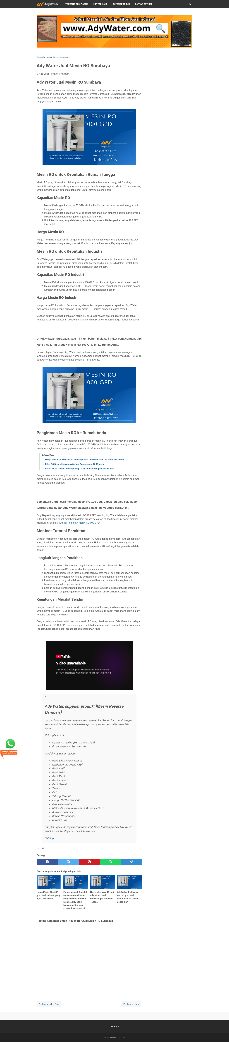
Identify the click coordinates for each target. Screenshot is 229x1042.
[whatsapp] (110, 862)
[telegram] (131, 862)
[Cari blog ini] (190, 4)
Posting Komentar (60, 74)
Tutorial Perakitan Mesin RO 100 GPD (79, 522)
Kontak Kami (100, 4)
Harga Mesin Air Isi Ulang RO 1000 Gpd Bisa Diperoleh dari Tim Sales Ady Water (84, 459)
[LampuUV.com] (48, 4)
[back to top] (223, 1035)
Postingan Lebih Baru (48, 1004)
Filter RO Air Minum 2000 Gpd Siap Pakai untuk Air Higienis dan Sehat (79, 468)
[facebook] (47, 862)
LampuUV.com (118, 1037)
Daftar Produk (121, 4)
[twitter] (68, 862)
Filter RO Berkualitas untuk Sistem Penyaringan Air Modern (74, 464)
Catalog (49, 838)
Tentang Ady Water (76, 4)
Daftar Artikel (143, 4)
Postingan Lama (131, 1004)
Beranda (114, 1026)
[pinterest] (89, 862)
